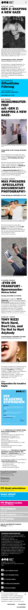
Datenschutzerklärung (18, 601)
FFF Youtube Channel (10, 579)
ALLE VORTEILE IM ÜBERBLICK (7, 504)
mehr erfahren (5, 76)
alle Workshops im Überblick (8, 456)
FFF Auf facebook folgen (11, 570)
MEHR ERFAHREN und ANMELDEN (8, 234)
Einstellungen (11, 604)
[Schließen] (25, 593)
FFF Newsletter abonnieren (7, 496)
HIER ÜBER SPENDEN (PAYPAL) (7, 490)
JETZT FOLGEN (20, 515)
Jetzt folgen (4, 510)
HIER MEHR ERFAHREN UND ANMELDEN (15, 313)
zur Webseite (9, 526)
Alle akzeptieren (21, 607)
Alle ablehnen (22, 604)
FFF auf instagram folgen (11, 575)
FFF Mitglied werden (10, 588)
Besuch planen (4, 484)
